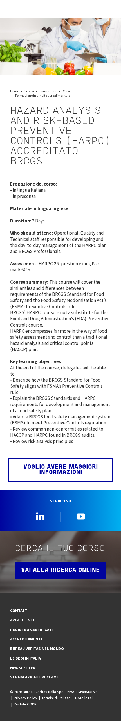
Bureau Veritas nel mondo (37, 648)
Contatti (19, 610)
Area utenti (22, 620)
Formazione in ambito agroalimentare (42, 95)
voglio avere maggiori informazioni (60, 469)
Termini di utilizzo (56, 697)
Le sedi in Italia (25, 658)
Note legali (84, 697)
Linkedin (40, 516)
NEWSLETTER (22, 667)
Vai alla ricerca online (60, 570)
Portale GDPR (25, 704)
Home (14, 91)
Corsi (66, 91)
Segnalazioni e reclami (34, 677)
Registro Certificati (31, 629)
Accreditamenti (26, 638)
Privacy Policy (25, 697)
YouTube (81, 516)
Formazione (48, 91)
